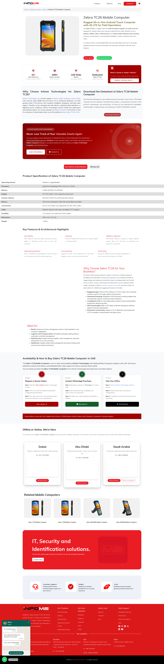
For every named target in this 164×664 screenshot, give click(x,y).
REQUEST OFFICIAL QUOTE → (125, 80)
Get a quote (89, 58)
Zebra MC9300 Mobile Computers (126, 522)
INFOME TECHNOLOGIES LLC (79, 659)
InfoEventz (81, 615)
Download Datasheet (112, 115)
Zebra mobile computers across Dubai (67, 98)
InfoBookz (80, 618)
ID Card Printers (62, 619)
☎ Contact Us (54, 152)
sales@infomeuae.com (124, 612)
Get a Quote (40, 404)
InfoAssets (81, 622)
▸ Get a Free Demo (35, 152)
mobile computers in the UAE (111, 285)
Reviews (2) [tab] (94, 167)
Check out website (128, 480)
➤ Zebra (44, 9)
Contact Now (38, 560)
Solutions (60, 615)
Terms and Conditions (124, 619)
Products (97, 3)
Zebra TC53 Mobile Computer (37, 522)
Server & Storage (62, 612)
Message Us (83, 404)
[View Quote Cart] (139, 4)
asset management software (36, 140)
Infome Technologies (30, 98)
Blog (119, 3)
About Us (109, 3)
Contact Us (130, 3)
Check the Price (105, 58)
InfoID (79, 625)
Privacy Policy (122, 615)
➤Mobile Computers (35, 9)
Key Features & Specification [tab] (75, 167)
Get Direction (123, 404)
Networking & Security (64, 629)
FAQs (119, 623)
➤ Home (26, 9)
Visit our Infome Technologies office (121, 385)
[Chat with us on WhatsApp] (4, 659)
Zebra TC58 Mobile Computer (67, 522)
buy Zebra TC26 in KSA (71, 112)
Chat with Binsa (17, 653)
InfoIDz (80, 629)
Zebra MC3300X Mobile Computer (96, 522)
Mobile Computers (60, 110)
